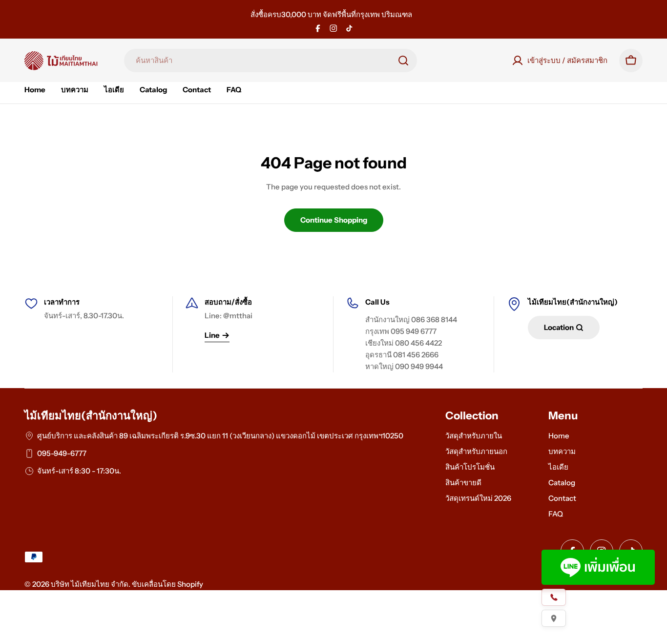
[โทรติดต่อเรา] (554, 597)
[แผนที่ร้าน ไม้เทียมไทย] (554, 618)
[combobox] (270, 60)
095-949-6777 (61, 453)
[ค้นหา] (403, 60)
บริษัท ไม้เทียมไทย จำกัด (89, 584)
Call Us (377, 302)
